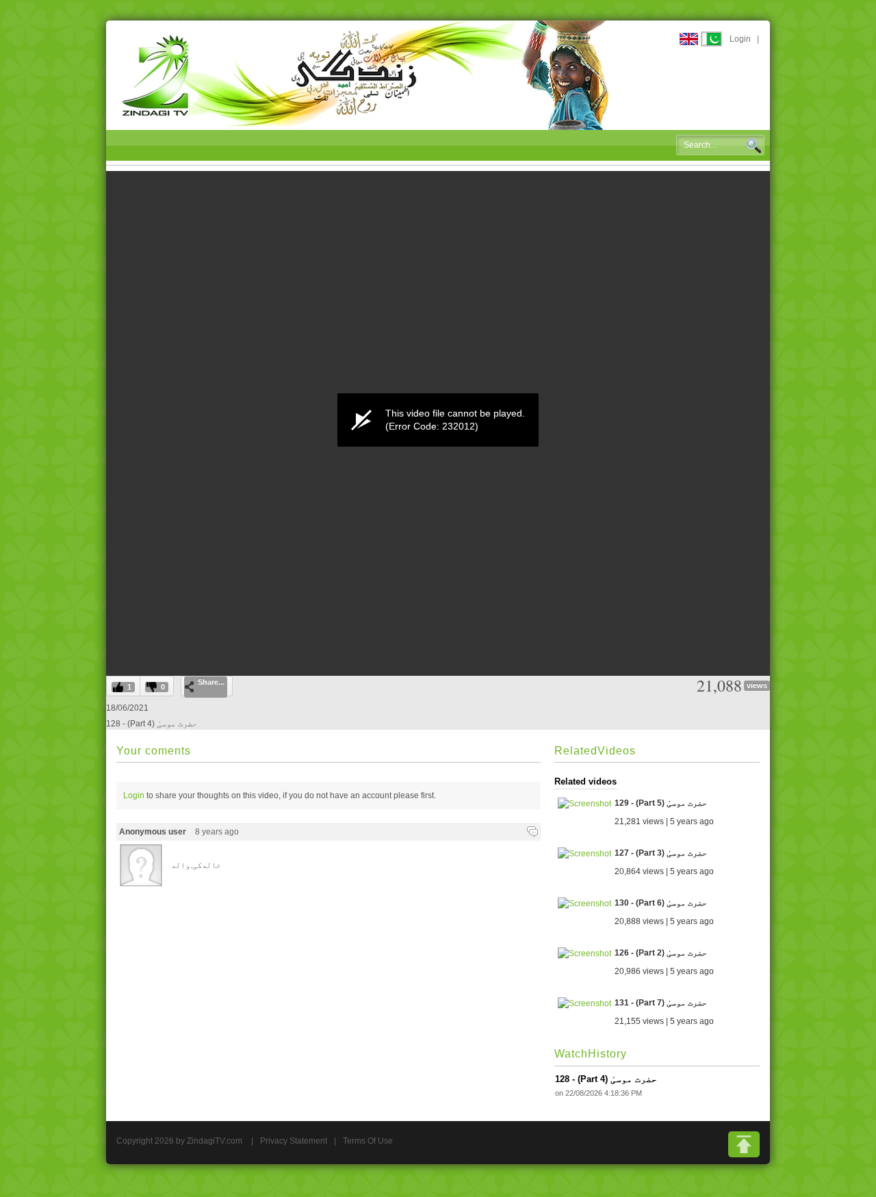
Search (753, 145)
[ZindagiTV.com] (366, 74)
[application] (438, 420)
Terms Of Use (368, 1141)
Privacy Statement (293, 1141)
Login (740, 39)
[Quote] (532, 831)
